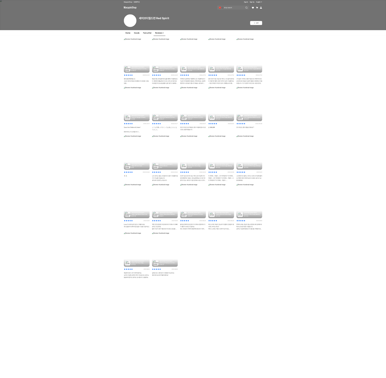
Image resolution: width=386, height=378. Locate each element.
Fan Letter (147, 33)
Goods (137, 33)
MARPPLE (137, 2)
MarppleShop (128, 2)
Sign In (246, 2)
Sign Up (252, 2)
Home (127, 33)
